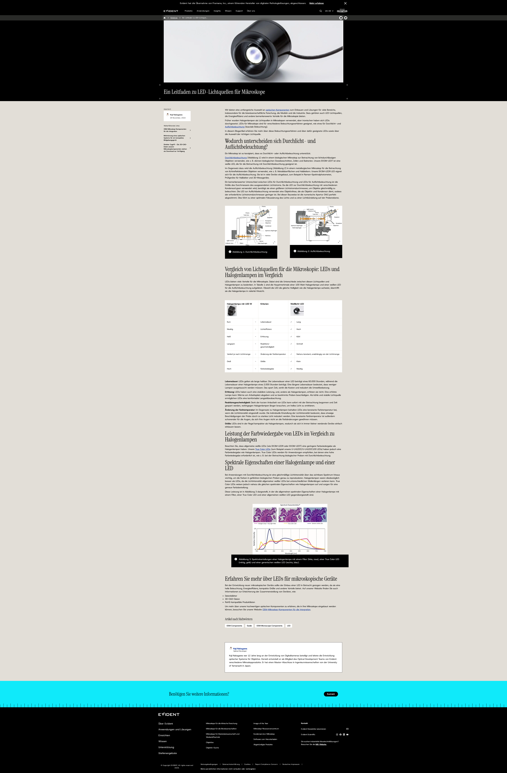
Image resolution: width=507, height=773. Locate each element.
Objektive (210, 742)
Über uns (251, 11)
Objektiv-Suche (212, 747)
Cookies (247, 764)
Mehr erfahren (316, 3)
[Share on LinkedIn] (345, 17)
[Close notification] (345, 3)
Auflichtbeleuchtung (235, 126)
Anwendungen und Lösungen (174, 729)
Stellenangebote (167, 753)
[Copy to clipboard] (340, 17)
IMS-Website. (321, 744)
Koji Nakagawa (176, 115)
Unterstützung (166, 747)
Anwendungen (203, 11)
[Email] (347, 729)
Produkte (189, 11)
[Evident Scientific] (170, 11)
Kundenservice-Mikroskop (263, 734)
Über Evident (165, 723)
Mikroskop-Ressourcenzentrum (266, 728)
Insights (217, 11)
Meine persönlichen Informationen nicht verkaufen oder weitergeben (228, 769)
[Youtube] (347, 735)
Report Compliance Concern (266, 764)
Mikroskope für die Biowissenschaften (221, 728)
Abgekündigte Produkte (263, 744)
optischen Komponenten (277, 109)
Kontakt (331, 694)
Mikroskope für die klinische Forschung (221, 723)
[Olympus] (342, 11)
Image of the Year (260, 723)
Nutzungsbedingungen (209, 764)
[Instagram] (337, 735)
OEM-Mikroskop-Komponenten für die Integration (286, 609)
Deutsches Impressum (291, 764)
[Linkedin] (344, 735)
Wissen (228, 11)
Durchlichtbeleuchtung (236, 157)
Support (239, 11)
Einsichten (164, 735)
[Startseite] (164, 17)
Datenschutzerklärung (231, 764)
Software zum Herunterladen (265, 739)
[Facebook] (340, 735)
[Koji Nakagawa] (167, 114)
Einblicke (174, 18)
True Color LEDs (262, 449)
